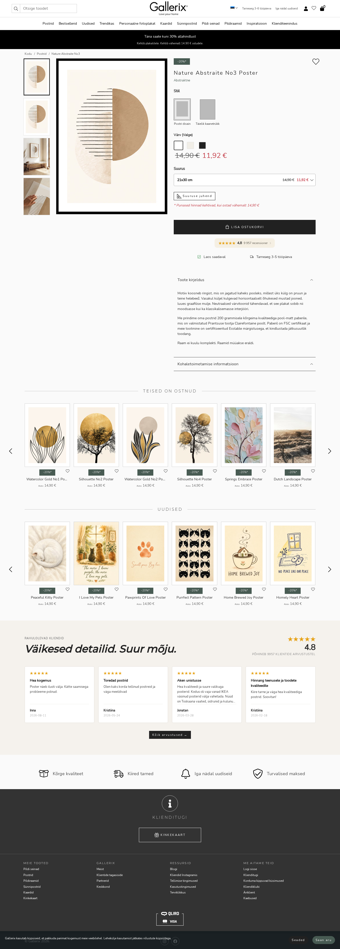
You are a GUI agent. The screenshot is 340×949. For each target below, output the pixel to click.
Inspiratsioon (257, 23)
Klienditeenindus (284, 23)
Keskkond (103, 887)
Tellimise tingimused (184, 881)
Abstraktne (182, 80)
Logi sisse (250, 869)
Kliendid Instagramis (183, 875)
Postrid (48, 23)
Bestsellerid (68, 23)
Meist (100, 869)
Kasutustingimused (183, 887)
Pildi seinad (211, 23)
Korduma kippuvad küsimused (263, 881)
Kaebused (250, 898)
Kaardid (166, 23)
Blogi (173, 869)
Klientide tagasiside (110, 875)
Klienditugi (250, 875)
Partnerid (103, 881)
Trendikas (107, 23)
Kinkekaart (173, 835)
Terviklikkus (178, 892)
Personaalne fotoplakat (137, 23)
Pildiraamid (233, 23)
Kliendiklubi (251, 887)
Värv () (183, 134)
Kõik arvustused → (170, 735)
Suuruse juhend (196, 196)
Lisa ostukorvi (247, 227)
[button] (16, 8)
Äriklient (249, 892)
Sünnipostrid (187, 23)
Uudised (88, 23)
